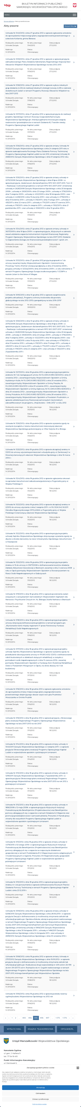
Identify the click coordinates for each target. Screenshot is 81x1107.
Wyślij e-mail (15, 1030)
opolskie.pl (67, 1029)
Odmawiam (40, 1093)
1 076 (65, 1018)
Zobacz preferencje (40, 1099)
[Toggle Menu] (74, 15)
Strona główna (9, 21)
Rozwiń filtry (69, 26)
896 (41, 1018)
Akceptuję (40, 1088)
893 (24, 1018)
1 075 (58, 1018)
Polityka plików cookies (39, 1104)
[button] (78, 1068)
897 (47, 1018)
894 (30, 1018)
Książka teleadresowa (40, 1029)
